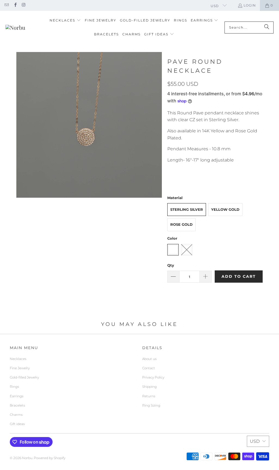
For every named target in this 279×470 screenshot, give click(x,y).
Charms (16, 415)
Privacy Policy (153, 377)
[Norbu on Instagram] (23, 5)
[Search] (267, 27)
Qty (170, 265)
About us (149, 359)
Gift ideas (17, 424)
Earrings (16, 396)
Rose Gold (181, 224)
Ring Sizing (151, 405)
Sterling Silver (186, 209)
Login (250, 5)
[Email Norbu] (6, 5)
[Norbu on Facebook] (15, 5)
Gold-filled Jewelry (24, 377)
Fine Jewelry (20, 368)
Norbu (27, 458)
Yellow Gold (225, 209)
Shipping (149, 386)
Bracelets (17, 405)
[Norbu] (15, 27)
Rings (14, 386)
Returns (148, 396)
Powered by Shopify (49, 458)
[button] (65, 21)
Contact (148, 368)
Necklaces (18, 359)
